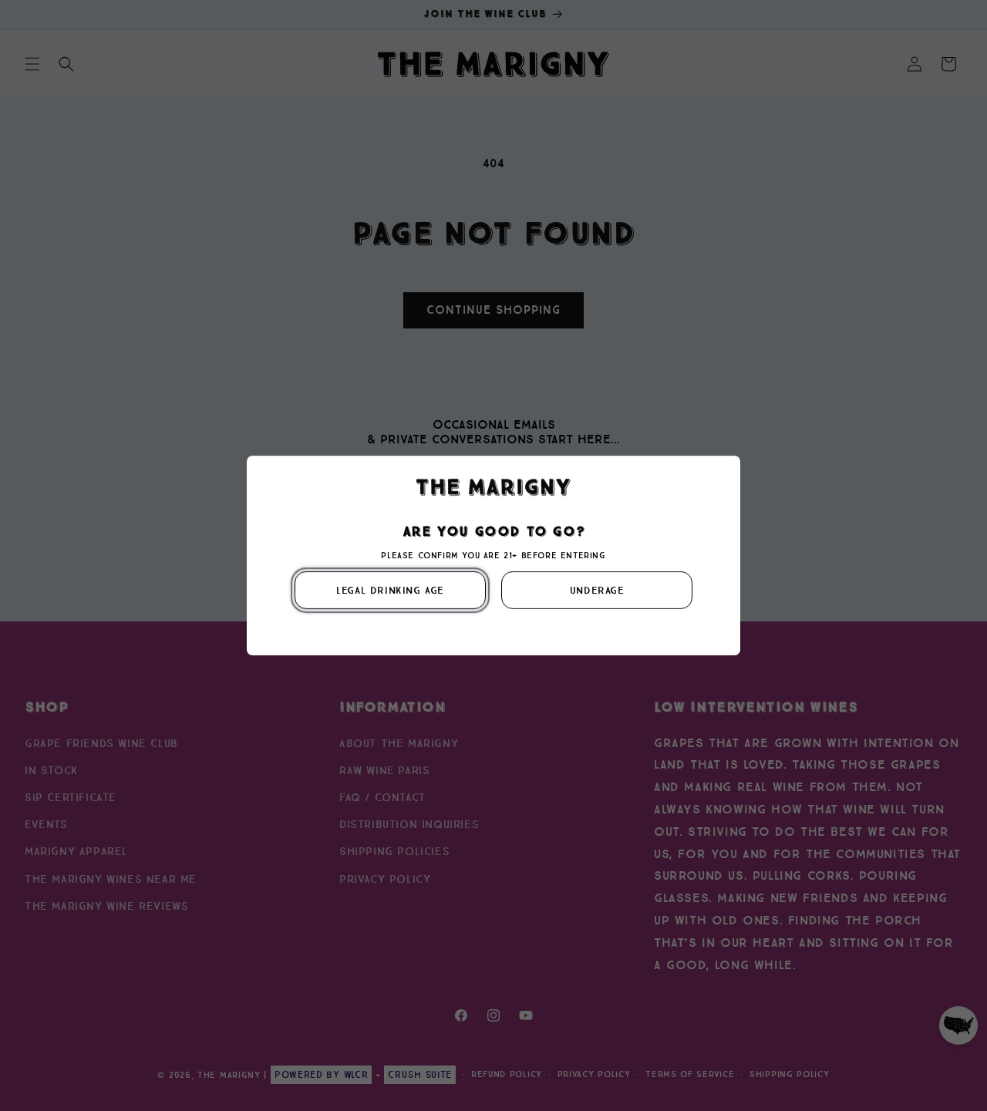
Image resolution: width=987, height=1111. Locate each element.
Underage (597, 590)
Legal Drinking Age (390, 590)
